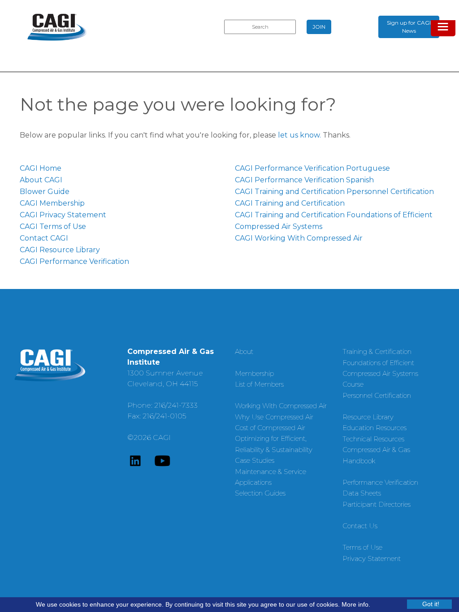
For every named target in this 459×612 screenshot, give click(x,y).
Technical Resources (373, 439)
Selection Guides (260, 493)
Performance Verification (380, 482)
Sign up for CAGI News (409, 26)
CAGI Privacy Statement (63, 215)
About (244, 351)
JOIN (318, 26)
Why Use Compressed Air (274, 417)
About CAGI (41, 180)
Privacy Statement (371, 558)
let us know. (299, 135)
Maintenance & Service (270, 471)
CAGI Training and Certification (290, 203)
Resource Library (368, 417)
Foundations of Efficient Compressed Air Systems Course (380, 373)
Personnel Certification (376, 395)
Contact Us (359, 525)
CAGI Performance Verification (74, 261)
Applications (253, 482)
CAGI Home (40, 168)
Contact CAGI (44, 238)
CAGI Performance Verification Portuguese (312, 168)
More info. (356, 604)
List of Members (259, 384)
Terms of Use (362, 547)
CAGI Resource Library (60, 250)
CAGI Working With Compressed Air (299, 238)
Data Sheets (361, 493)
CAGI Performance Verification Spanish (304, 180)
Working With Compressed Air (281, 405)
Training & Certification (376, 351)
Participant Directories (376, 504)
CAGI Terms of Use (53, 226)
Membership (254, 373)
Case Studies (254, 460)
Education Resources (374, 427)
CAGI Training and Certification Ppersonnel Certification (334, 191)
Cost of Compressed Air (270, 427)
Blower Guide (44, 191)
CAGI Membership (52, 203)
